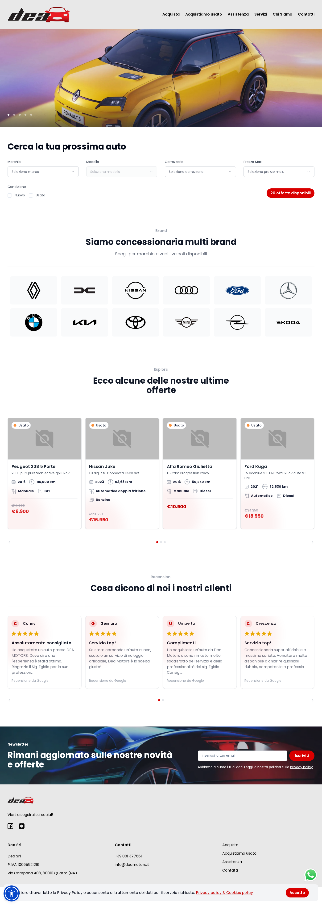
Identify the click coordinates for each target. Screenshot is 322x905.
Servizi (260, 14)
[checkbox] (10, 195)
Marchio (14, 161)
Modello (92, 161)
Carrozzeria (174, 161)
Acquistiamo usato (203, 14)
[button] (11, 893)
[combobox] (43, 171)
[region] (161, 481)
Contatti (306, 14)
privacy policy (301, 767)
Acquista (171, 14)
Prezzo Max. (253, 161)
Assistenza (238, 14)
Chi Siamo (282, 14)
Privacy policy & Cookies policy (224, 892)
